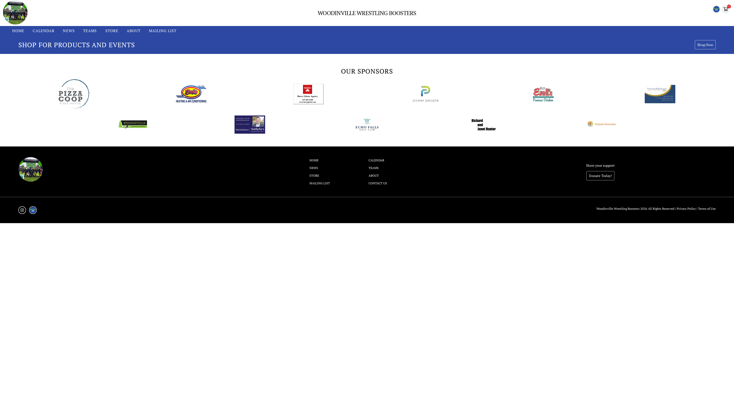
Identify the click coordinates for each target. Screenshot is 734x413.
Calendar (43, 30)
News (69, 30)
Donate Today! (600, 175)
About (133, 30)
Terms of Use (707, 208)
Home (18, 30)
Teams (90, 30)
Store (112, 30)
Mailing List (162, 30)
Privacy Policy (686, 208)
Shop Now (705, 44)
